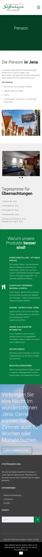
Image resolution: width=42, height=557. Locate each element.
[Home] (13, 7)
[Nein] (39, 549)
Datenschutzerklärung (12, 495)
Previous (5, 163)
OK (21, 553)
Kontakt (7, 503)
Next (36, 163)
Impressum (8, 499)
